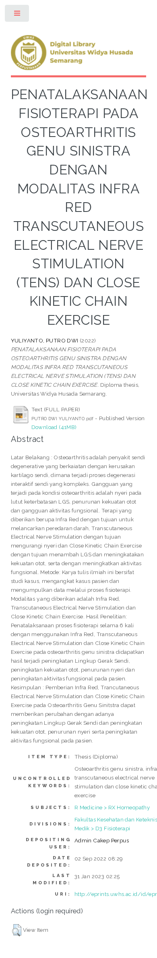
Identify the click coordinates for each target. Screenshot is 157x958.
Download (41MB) (54, 427)
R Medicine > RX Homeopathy (112, 807)
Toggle (17, 15)
